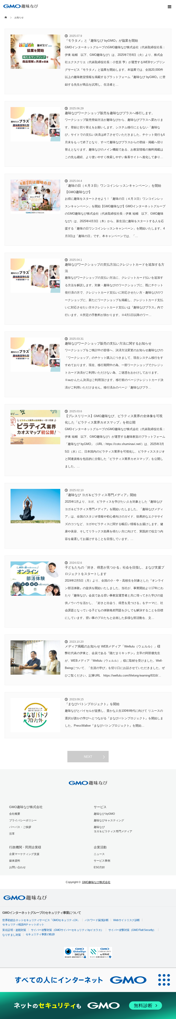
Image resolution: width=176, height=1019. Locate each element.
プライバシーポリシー (23, 820)
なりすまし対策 (11, 934)
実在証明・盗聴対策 (14, 930)
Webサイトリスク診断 (126, 920)
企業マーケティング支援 (24, 854)
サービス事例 (102, 860)
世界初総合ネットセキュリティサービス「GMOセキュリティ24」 (41, 920)
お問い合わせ (17, 867)
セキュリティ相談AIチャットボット (23, 924)
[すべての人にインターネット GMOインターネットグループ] (76, 980)
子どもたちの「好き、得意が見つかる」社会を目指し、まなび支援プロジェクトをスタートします (114, 571)
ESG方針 (99, 867)
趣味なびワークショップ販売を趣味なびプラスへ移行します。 (110, 113)
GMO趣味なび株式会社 (26, 807)
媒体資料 (14, 860)
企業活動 (100, 847)
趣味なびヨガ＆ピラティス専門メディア (113, 829)
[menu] (169, 6)
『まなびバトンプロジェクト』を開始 (92, 704)
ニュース (99, 854)
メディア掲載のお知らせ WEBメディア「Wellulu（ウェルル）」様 (112, 646)
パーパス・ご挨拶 (20, 827)
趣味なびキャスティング (109, 820)
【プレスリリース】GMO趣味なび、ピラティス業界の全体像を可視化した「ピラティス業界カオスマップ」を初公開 (113, 419)
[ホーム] (6, 14)
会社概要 (14, 813)
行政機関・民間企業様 (25, 847)
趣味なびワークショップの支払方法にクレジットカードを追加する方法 (114, 268)
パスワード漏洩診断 (97, 920)
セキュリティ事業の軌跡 (40, 934)
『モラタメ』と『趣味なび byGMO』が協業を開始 (101, 40)
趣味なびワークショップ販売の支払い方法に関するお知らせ (108, 343)
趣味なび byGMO (104, 813)
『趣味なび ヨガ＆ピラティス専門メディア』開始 (100, 495)
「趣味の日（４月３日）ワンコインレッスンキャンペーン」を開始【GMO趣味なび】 (113, 189)
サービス (100, 807)
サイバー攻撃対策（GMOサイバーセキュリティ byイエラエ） (67, 930)
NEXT (88, 756)
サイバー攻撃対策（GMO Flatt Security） (132, 930)
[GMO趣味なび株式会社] (20, 6)
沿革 (12, 833)
